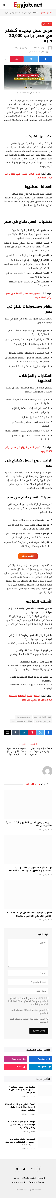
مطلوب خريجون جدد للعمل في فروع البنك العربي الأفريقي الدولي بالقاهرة (29, 914)
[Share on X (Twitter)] (31, 59)
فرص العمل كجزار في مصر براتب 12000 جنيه (28, 449)
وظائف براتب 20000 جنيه (21, 721)
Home (35, 12)
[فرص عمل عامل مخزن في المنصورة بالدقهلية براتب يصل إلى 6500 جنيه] (45, 1142)
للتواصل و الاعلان (19, 1182)
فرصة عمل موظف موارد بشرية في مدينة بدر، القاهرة (41, 751)
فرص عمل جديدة (23, 717)
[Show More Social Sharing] (6, 59)
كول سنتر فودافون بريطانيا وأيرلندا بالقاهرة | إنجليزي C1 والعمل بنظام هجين (29, 869)
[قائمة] (51, 5)
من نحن (16, 1178)
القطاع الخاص (47, 24)
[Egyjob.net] (28, 5)
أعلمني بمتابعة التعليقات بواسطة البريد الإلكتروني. (29, 1011)
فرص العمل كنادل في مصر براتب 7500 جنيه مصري (28, 176)
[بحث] (4, 5)
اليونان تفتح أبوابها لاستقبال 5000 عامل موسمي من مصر (29, 698)
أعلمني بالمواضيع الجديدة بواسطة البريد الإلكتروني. (29, 1020)
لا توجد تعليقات (44, 51)
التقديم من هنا (28, 556)
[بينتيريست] (17, 59)
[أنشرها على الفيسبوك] (45, 59)
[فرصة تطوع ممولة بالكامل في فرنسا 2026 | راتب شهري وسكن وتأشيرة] (45, 1125)
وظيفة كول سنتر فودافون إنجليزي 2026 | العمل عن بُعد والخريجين (21, 1090)
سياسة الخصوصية (36, 1182)
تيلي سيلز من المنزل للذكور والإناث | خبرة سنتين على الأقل (29, 824)
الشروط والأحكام (29, 1178)
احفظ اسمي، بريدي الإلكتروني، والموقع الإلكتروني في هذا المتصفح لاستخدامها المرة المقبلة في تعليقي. (28, 1001)
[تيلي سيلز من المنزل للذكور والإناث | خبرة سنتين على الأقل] (28, 804)
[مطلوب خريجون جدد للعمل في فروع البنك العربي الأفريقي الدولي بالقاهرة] (28, 894)
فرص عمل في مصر (43, 721)
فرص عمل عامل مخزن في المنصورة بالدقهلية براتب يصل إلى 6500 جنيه (20, 1142)
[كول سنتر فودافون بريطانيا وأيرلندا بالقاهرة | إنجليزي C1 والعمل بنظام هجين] (28, 849)
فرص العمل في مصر (42, 717)
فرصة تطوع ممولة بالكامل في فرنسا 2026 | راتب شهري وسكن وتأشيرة (20, 1124)
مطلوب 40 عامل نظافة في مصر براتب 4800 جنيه (29, 295)
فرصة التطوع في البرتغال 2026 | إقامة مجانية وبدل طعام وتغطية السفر (20, 1107)
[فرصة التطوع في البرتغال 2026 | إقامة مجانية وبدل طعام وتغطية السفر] (45, 1108)
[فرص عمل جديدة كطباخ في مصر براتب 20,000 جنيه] (28, 77)
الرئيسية (41, 1178)
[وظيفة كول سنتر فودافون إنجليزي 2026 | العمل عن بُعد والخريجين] (45, 1090)
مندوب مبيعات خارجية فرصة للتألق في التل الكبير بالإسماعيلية (16, 751)
